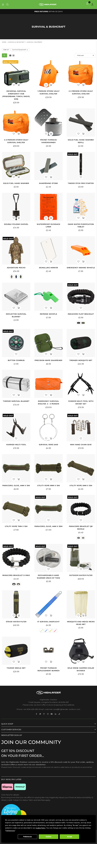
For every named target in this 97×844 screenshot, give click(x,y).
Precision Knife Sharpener (48, 360)
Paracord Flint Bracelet (81, 314)
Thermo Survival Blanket (16, 401)
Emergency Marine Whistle (81, 268)
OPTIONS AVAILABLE (48, 11)
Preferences (27, 837)
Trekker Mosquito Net (80, 360)
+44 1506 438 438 (30, 709)
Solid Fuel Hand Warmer (16, 183)
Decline (48, 837)
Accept (69, 837)
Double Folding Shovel (16, 224)
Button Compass (16, 360)
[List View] (13, 55)
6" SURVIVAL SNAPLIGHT (49, 622)
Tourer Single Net (16, 668)
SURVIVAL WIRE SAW (48, 445)
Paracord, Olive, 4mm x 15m (16, 485)
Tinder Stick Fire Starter (81, 183)
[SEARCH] (7, 4)
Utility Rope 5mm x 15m (80, 485)
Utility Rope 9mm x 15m (48, 485)
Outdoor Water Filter (80, 575)
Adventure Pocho (16, 268)
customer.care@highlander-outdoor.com (62, 709)
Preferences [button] (10, 831)
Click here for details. (10, 795)
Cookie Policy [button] (40, 828)
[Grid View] (10, 55)
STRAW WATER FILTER (16, 622)
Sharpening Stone (48, 183)
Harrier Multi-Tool (16, 445)
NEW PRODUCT (10, 61)
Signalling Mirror (48, 268)
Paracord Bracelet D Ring (16, 575)
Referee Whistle (48, 314)
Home (4, 42)
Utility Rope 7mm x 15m (16, 526)
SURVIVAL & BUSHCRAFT (16, 42)
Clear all (6, 49)
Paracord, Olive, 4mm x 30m (48, 526)
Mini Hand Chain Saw (81, 445)
